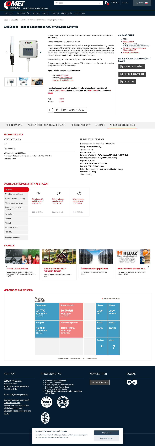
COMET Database (65, 78)
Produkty (9, 13)
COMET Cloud (79, 13)
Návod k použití (128, 41)
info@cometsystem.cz (19, 394)
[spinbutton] (50, 110)
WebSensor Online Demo (122, 125)
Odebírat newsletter (100, 382)
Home (6, 20)
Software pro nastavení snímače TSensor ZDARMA (134, 49)
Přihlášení (114, 2)
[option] (24, 52)
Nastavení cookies (106, 439)
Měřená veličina (24, 13)
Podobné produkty (81, 125)
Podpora (55, 13)
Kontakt (125, 2)
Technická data (14, 125)
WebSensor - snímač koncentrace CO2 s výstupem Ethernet (42, 20)
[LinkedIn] (134, 384)
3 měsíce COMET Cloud (131, 52)
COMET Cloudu (59, 90)
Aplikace (36, 13)
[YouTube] (129, 384)
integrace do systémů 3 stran (63, 80)
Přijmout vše (106, 433)
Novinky (45, 13)
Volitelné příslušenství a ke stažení (46, 125)
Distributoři (66, 13)
